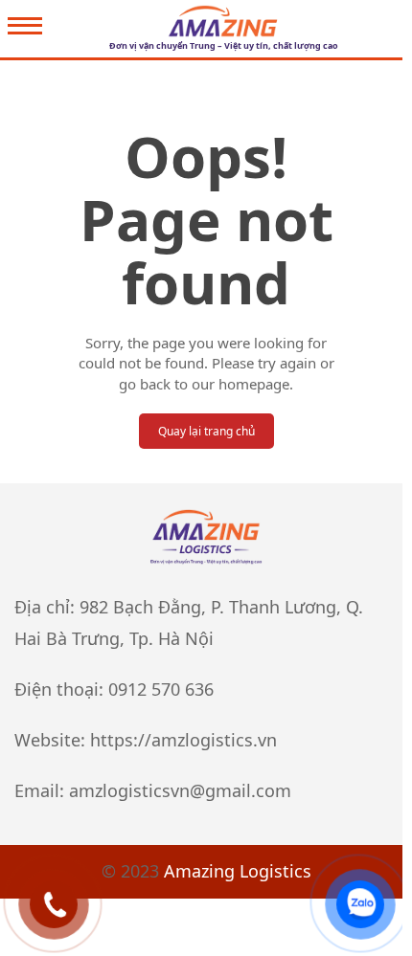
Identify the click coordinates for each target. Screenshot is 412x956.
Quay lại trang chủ (206, 431)
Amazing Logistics (237, 870)
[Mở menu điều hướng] (25, 28)
